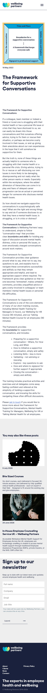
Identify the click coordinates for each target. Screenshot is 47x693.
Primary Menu (42, 5)
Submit (7, 621)
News (5, 671)
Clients (5, 668)
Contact (6, 673)
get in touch (15, 402)
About (5, 666)
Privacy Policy (29, 666)
